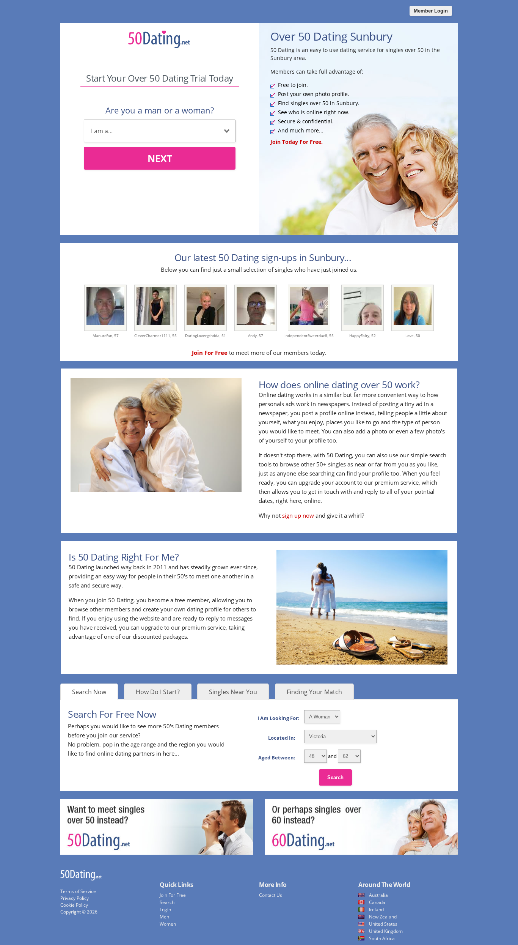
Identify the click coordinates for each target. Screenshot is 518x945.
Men (164, 917)
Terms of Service (78, 891)
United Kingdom (386, 931)
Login (165, 909)
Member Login (431, 11)
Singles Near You (233, 692)
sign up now (298, 515)
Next (160, 158)
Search (335, 777)
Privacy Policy (74, 898)
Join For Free (173, 895)
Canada (377, 902)
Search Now (89, 692)
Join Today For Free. (296, 141)
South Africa (382, 938)
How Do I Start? (158, 692)
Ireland (376, 909)
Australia (378, 895)
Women (168, 924)
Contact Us (270, 895)
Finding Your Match (314, 692)
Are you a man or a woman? (159, 110)
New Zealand (383, 917)
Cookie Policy (74, 905)
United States (383, 924)
